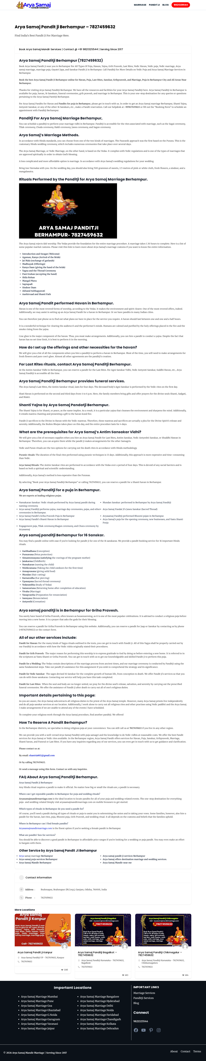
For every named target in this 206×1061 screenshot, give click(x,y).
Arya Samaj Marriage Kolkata (98, 1023)
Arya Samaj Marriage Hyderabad (100, 1001)
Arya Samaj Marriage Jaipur (38, 1028)
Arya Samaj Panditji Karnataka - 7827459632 (102, 960)
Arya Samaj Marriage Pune (37, 1001)
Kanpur (60, 957)
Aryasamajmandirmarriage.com (35, 828)
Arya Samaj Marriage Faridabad (99, 1014)
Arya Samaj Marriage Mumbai (39, 996)
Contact (185, 1051)
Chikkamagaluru (150, 963)
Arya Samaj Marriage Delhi (96, 1005)
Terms (197, 1051)
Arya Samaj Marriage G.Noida (39, 1014)
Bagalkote (86, 963)
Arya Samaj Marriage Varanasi (39, 1023)
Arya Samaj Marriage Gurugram (40, 1019)
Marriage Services (144, 993)
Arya (22, 856)
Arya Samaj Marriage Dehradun (99, 1028)
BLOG (165, 4)
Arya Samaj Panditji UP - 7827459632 (38, 957)
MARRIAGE (140, 4)
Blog (136, 1003)
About (174, 1051)
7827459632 (47, 897)
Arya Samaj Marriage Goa (36, 1005)
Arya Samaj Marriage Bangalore (99, 996)
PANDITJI (154, 4)
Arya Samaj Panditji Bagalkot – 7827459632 (97, 954)
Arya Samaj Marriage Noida (97, 1010)
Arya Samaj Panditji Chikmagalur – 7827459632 (160, 954)
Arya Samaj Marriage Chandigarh (100, 1019)
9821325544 (181, 4)
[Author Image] (64, 946)
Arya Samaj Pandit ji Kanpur (35, 952)
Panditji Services (143, 998)
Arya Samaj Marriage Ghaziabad (40, 1010)
